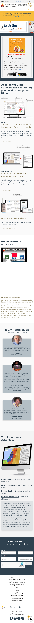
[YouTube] (18, 618)
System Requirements (17, 594)
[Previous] (2, 27)
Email (3, 545)
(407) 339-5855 (5, 1)
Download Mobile (9, 228)
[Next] (31, 27)
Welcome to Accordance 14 (17, 579)
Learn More (20, 69)
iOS (17, 592)
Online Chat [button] (18, 1)
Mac (17, 587)
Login (24, 1)
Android (17, 590)
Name (3, 539)
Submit (28, 553)
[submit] (29, 9)
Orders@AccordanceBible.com (17, 613)
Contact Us (17, 597)
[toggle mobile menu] (32, 9)
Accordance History (17, 598)
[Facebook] (11, 618)
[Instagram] (15, 618)
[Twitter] (22, 618)
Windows (17, 589)
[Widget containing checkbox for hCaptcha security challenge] (13, 554)
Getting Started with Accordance (17, 581)
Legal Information (17, 600)
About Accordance (17, 595)
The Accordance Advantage (17, 582)
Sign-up (29, 1)
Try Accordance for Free (17, 584)
